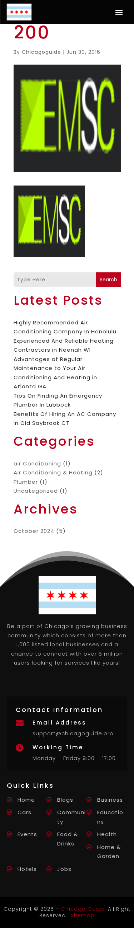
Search (108, 279)
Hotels (27, 869)
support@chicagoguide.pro (73, 733)
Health (107, 834)
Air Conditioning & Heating (53, 472)
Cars (24, 812)
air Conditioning (37, 463)
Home (26, 799)
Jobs (64, 869)
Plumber (26, 482)
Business (110, 799)
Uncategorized (36, 491)
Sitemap (83, 915)
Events (27, 834)
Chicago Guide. (83, 909)
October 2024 (34, 531)
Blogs (65, 799)
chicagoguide (41, 52)
